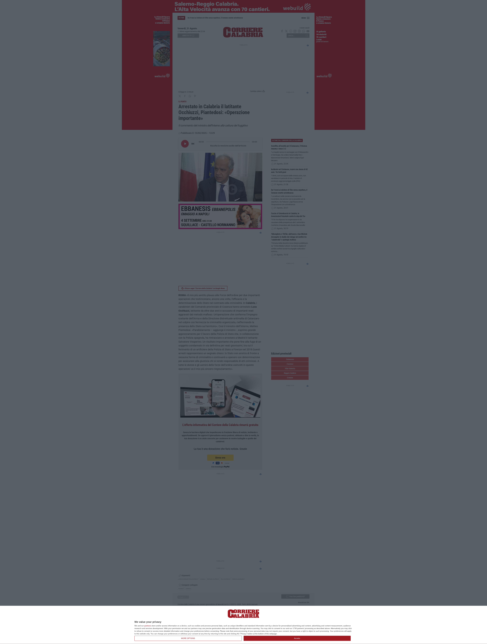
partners (147, 626)
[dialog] (243, 625)
